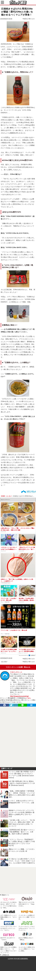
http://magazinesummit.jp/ (19, 696)
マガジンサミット (28, 19)
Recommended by (23, 655)
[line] (22, 705)
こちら (28, 698)
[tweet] (11, 705)
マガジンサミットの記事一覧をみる (18, 667)
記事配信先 (5, 955)
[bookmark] (31, 705)
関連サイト (5, 895)
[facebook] (4, 705)
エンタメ (4, 661)
